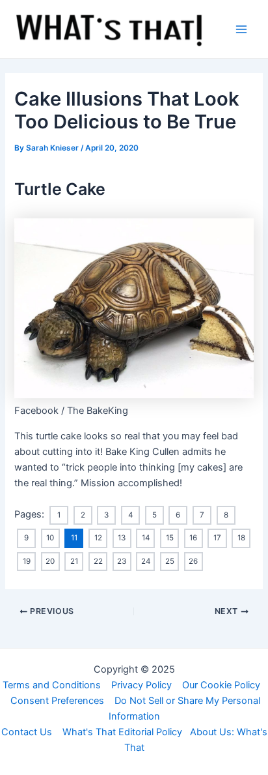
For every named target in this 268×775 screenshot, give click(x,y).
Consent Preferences (57, 701)
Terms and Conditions (52, 685)
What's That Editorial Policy (122, 732)
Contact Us (26, 732)
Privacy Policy (141, 685)
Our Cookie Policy (221, 685)
